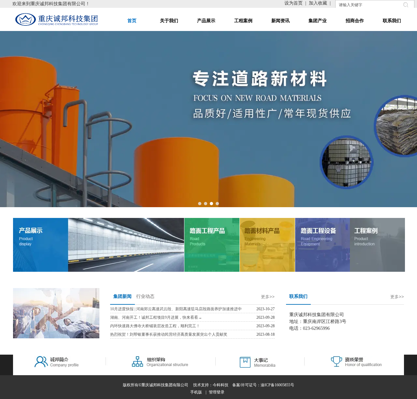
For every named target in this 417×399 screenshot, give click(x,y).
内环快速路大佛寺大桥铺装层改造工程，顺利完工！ (155, 326)
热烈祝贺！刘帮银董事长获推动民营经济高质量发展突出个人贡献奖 (168, 334)
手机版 (196, 392)
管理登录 (216, 392)
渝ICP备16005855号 (277, 385)
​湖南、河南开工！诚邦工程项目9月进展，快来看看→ (156, 317)
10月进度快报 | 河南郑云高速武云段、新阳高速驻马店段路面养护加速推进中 (176, 309)
